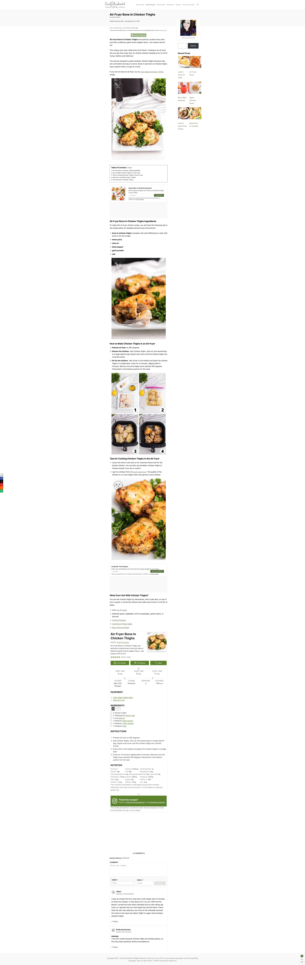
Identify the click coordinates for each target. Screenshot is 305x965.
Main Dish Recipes (118, 27)
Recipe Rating (115, 858)
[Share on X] (1, 481)
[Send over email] (1, 491)
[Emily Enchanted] (118, 5)
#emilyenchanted (157, 802)
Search (193, 46)
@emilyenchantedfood (135, 802)
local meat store (139, 472)
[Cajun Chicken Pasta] (195, 88)
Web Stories (147, 961)
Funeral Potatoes (119, 620)
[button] (111, 657)
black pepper (128, 721)
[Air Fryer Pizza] (195, 62)
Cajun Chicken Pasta (192, 100)
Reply (115, 921)
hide (129, 168)
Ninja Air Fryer (119, 700)
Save (160, 663)
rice (118, 610)
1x (113, 708)
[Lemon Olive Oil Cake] (184, 62)
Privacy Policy (163, 30)
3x (119, 708)
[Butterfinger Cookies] (195, 113)
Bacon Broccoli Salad (120, 627)
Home (111, 27)
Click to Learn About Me (188, 38)
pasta (124, 610)
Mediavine (172, 961)
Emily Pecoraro (116, 17)
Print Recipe (121, 663)
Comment (114, 862)
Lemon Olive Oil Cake (181, 75)
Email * (140, 880)
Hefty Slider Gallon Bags (123, 697)
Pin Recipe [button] (141, 663)
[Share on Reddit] (1, 487)
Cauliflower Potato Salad (122, 624)
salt (124, 726)
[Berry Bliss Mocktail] (184, 88)
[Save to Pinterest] (1, 484)
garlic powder (128, 723)
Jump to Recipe (140, 35)
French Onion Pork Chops (182, 126)
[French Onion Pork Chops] (184, 113)
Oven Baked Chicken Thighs (152, 72)
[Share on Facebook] (1, 478)
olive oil (122, 718)
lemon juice (130, 715)
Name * (115, 880)
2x (116, 708)
